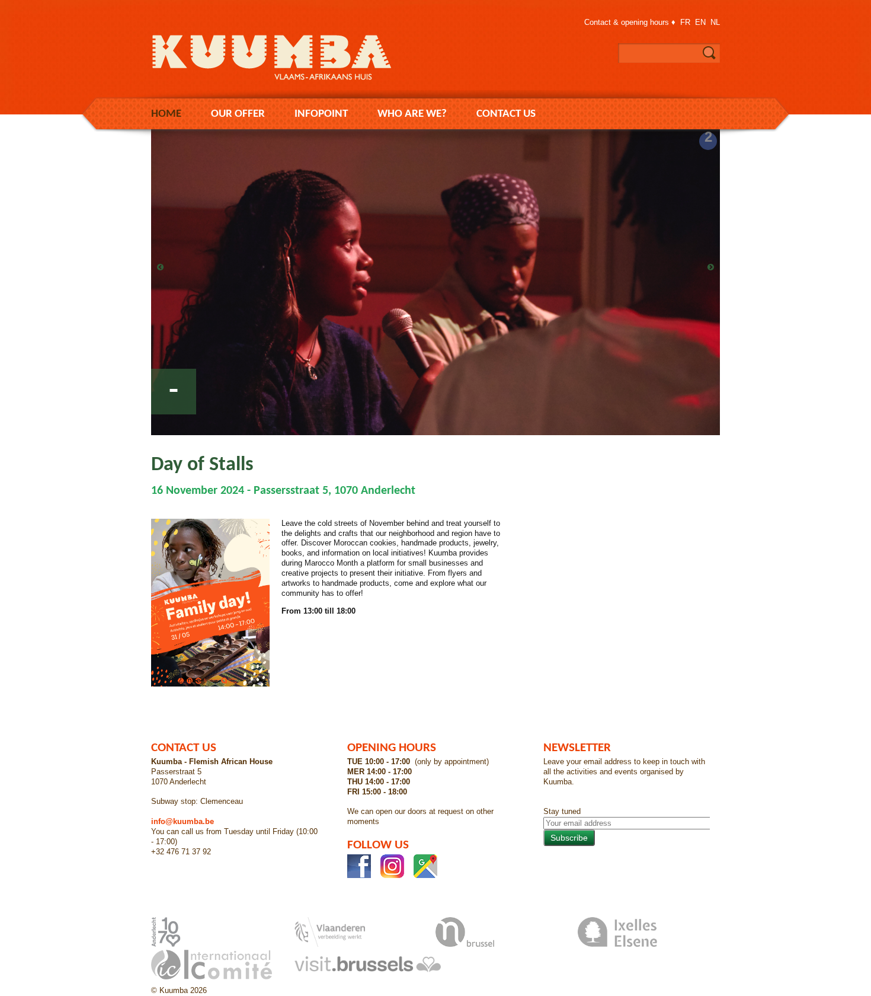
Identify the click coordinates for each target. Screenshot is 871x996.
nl (715, 22)
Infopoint (321, 114)
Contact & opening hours (626, 22)
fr (685, 22)
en (700, 22)
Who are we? (412, 114)
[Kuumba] (281, 82)
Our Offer (238, 114)
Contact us (506, 114)
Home (166, 114)
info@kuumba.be (182, 821)
